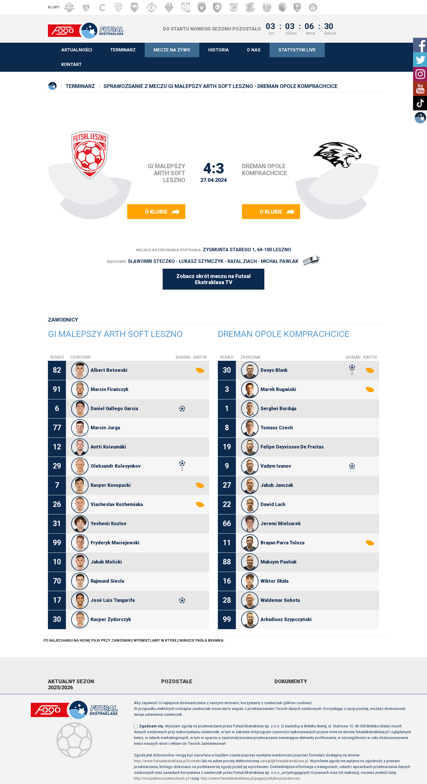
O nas (254, 50)
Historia (218, 50)
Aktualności (76, 50)
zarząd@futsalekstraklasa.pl (284, 761)
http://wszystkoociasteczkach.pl (161, 778)
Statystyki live (297, 50)
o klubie (156, 212)
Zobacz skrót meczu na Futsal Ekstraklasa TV (213, 279)
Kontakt (71, 64)
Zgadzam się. (151, 726)
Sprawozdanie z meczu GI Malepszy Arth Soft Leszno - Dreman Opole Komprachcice (220, 86)
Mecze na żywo (172, 50)
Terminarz (123, 50)
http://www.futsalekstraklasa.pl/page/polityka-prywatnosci (250, 778)
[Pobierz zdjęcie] (80, 370)
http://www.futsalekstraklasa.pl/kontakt (167, 761)
